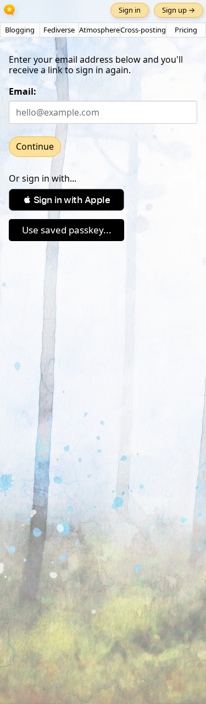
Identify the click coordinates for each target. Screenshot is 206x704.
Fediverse (59, 30)
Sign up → (178, 10)
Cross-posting (143, 30)
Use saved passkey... (67, 229)
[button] (66, 200)
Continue (35, 146)
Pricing (186, 30)
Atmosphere (99, 30)
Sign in (130, 10)
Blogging (20, 30)
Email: (22, 91)
